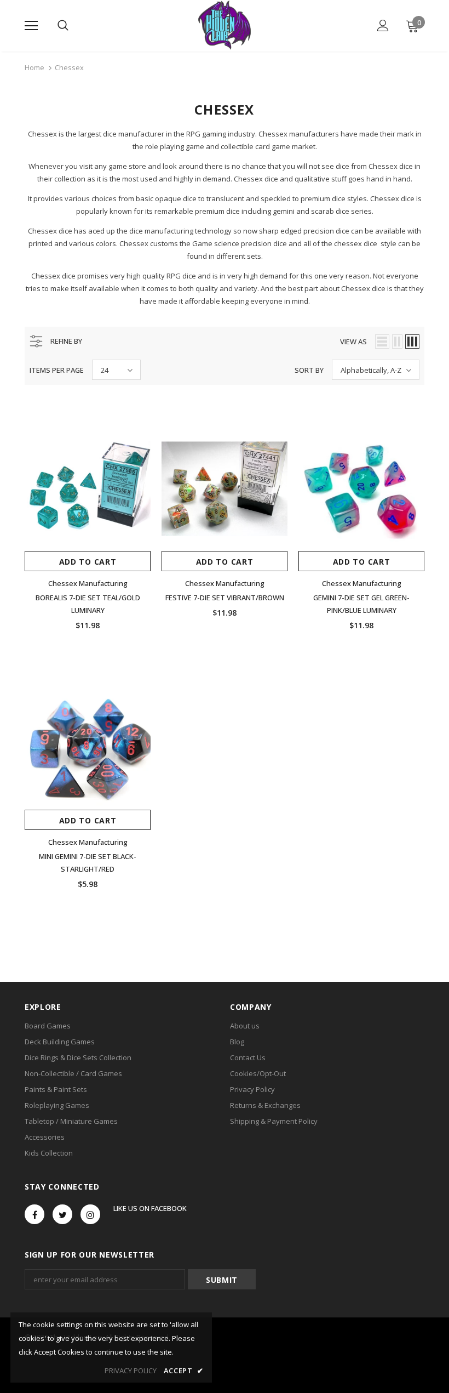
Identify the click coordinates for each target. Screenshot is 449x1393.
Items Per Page (57, 370)
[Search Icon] (62, 25)
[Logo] (224, 25)
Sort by (309, 370)
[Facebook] (34, 1214)
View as (353, 341)
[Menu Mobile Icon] (31, 25)
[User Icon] (383, 25)
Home (34, 67)
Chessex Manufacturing (88, 583)
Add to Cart (88, 561)
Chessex (69, 67)
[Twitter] (62, 1214)
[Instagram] (90, 1214)
